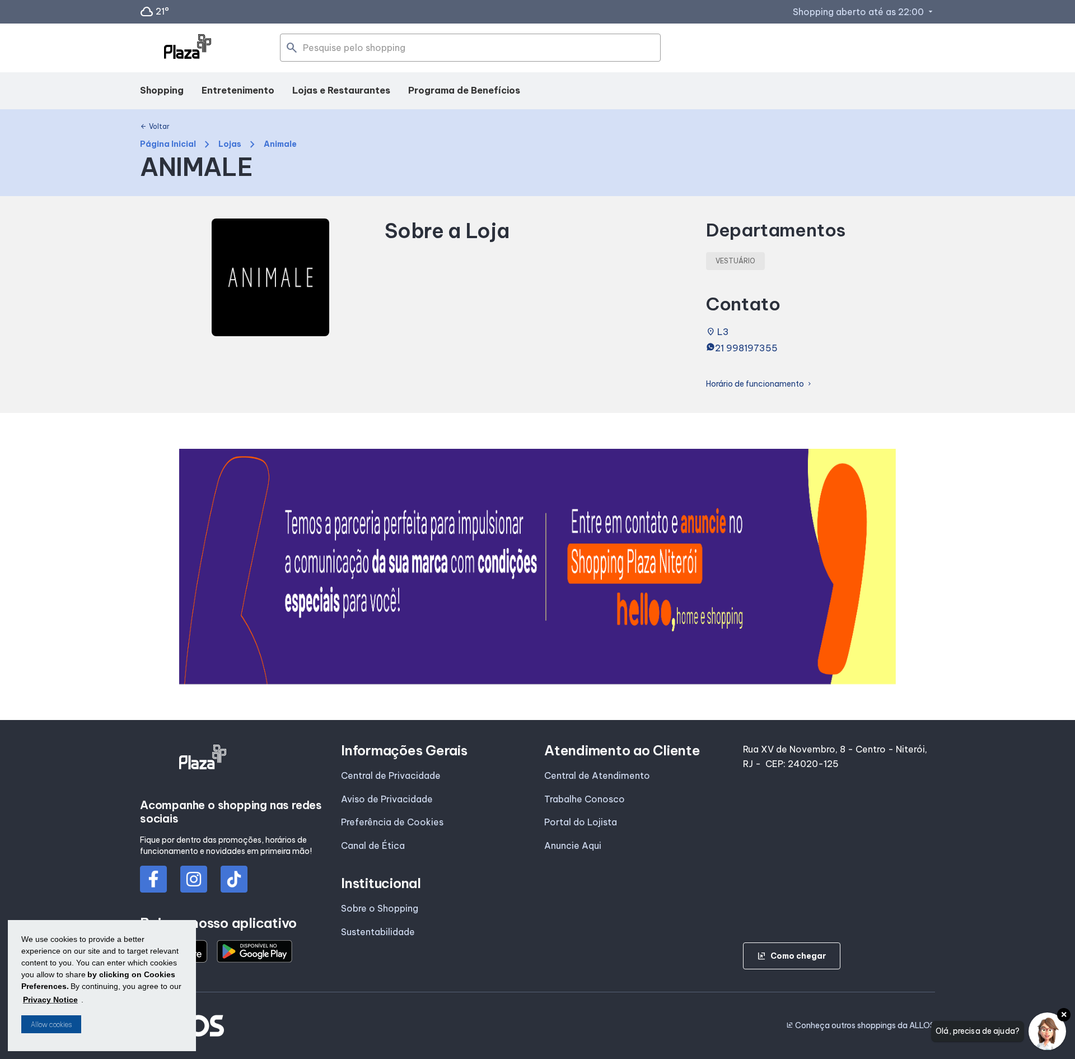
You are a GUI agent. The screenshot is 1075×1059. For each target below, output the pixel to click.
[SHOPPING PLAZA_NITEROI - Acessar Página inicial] (187, 48)
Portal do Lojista (580, 822)
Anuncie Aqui (572, 845)
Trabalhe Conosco (584, 799)
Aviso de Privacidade (387, 799)
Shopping (162, 90)
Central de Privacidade (391, 775)
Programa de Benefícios (464, 90)
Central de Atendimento (597, 775)
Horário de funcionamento (759, 384)
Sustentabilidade (378, 931)
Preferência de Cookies (392, 822)
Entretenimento (238, 90)
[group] (537, 566)
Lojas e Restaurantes (341, 90)
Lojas (229, 144)
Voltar (155, 127)
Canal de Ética (373, 845)
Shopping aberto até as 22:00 (864, 11)
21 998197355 (746, 348)
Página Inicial (168, 144)
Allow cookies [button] (51, 1024)
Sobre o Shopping (379, 908)
